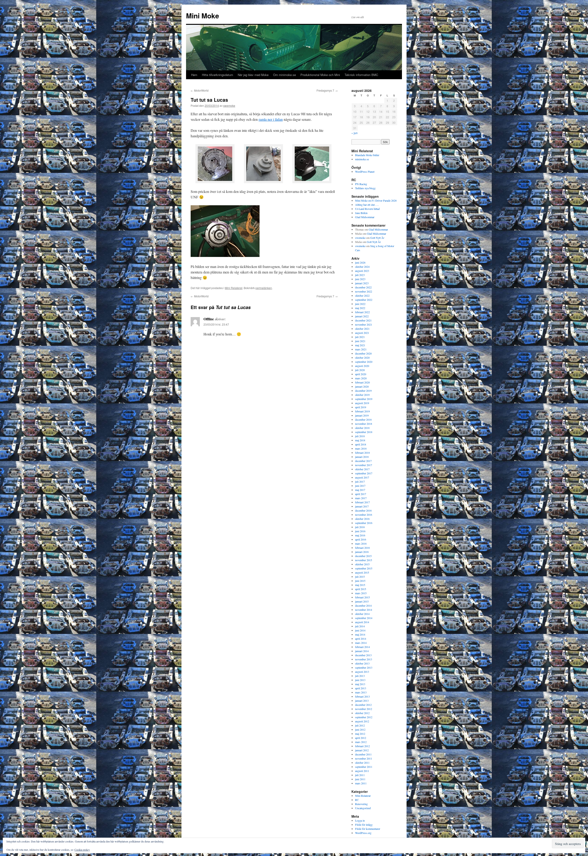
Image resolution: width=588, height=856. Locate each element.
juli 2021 (360, 337)
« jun (354, 133)
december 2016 (363, 510)
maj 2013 (360, 684)
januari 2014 (362, 651)
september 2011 (363, 767)
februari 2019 (362, 411)
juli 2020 (360, 370)
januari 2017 (362, 506)
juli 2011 (360, 775)
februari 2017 (362, 502)
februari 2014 (362, 647)
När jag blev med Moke (253, 75)
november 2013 (363, 659)
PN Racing (361, 184)
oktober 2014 (362, 614)
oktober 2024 (362, 266)
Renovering (361, 804)
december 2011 (363, 754)
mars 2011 (361, 783)
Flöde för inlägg (364, 824)
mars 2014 (361, 643)
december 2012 (363, 705)
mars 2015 (361, 593)
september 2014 (363, 618)
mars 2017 (361, 498)
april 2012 (360, 738)
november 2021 (363, 324)
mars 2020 (361, 378)
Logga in (360, 820)
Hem (194, 75)
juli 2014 (360, 626)
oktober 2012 (362, 713)
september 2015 (363, 568)
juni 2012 (360, 729)
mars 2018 (361, 448)
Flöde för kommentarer (367, 829)
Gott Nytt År (377, 237)
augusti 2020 (362, 366)
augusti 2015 (362, 572)
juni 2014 (360, 630)
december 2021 (363, 320)
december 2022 (363, 287)
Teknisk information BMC (361, 75)
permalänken (263, 288)
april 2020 (360, 374)
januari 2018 (362, 457)
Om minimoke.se (284, 75)
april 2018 (360, 444)
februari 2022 (362, 312)
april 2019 (360, 407)
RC (357, 800)
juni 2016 (360, 531)
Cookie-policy (82, 849)
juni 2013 (360, 680)
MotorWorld (200, 90)
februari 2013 (362, 696)
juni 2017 (360, 485)
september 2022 (363, 299)
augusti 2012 (362, 721)
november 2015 (363, 560)
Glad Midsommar (364, 217)
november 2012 (363, 709)
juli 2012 (360, 725)
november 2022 (363, 291)
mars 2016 (361, 543)
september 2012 (363, 717)
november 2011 (363, 758)
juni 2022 (360, 304)
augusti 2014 (362, 622)
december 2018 (363, 419)
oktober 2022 (362, 295)
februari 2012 (362, 746)
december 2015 (363, 556)
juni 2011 (360, 779)
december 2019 (363, 390)
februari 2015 (362, 597)
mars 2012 (361, 742)
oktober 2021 (362, 328)
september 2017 (363, 473)
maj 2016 (360, 535)
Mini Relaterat (233, 288)
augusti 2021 (362, 333)
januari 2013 (362, 700)
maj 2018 (360, 440)
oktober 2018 (362, 428)
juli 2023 (360, 275)
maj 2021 (360, 345)
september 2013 (363, 667)
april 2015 (360, 589)
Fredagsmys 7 (327, 90)
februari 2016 (362, 547)
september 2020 (363, 361)
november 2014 (363, 609)
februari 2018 (362, 452)
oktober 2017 (362, 469)
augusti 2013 (362, 671)
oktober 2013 (362, 663)
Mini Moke (202, 15)
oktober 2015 (362, 564)
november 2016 (363, 514)
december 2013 (363, 655)
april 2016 (360, 539)
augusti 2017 (362, 477)
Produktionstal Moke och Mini (320, 75)
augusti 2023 (362, 271)
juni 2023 (360, 279)
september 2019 (363, 399)
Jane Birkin (361, 213)
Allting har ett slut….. (367, 204)
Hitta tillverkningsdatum (217, 75)
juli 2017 (360, 481)
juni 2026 (360, 262)
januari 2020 (362, 386)
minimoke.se (362, 159)
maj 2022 (360, 308)
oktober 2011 (362, 762)
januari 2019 (362, 415)
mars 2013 (361, 692)
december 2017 (363, 461)
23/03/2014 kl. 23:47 (216, 324)
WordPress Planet (364, 171)
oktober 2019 (362, 395)
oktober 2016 (362, 519)
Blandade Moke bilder (367, 155)
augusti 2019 (362, 403)
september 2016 (363, 523)
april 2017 (360, 494)
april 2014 (360, 638)
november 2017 (363, 465)
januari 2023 (362, 283)
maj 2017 (360, 490)
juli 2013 (360, 676)
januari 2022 (362, 316)
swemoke (229, 105)
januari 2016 (362, 552)
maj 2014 (360, 634)
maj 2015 (360, 585)
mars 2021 (361, 349)
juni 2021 (360, 341)
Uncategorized (363, 808)
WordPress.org (363, 833)
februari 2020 (362, 382)
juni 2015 (360, 581)
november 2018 (363, 423)
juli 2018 (360, 436)
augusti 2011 (362, 771)
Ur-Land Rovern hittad (367, 209)
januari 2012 (362, 750)
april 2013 (360, 688)
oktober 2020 (362, 357)
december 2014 (363, 605)
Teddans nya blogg (365, 188)
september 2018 (363, 432)
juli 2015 (360, 576)
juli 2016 (360, 527)
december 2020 (363, 353)
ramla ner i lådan (271, 119)
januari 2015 (362, 601)
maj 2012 (360, 733)
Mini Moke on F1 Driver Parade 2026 (376, 200)
